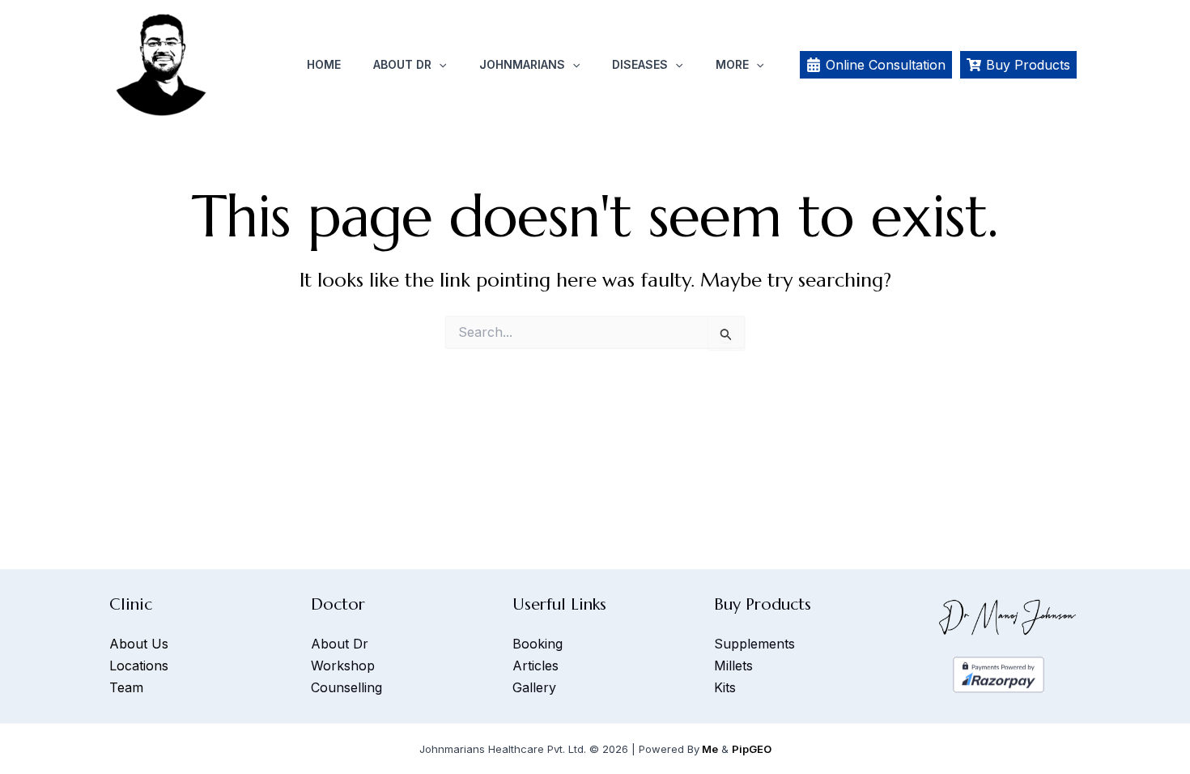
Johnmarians (522, 64)
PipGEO (751, 748)
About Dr (402, 64)
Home (324, 64)
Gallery (534, 687)
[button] (438, 64)
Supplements (754, 644)
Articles (535, 665)
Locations (138, 665)
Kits (725, 687)
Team (126, 687)
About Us (138, 644)
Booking (537, 644)
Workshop (343, 665)
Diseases (640, 64)
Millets (733, 665)
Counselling (346, 687)
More (732, 64)
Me (710, 748)
